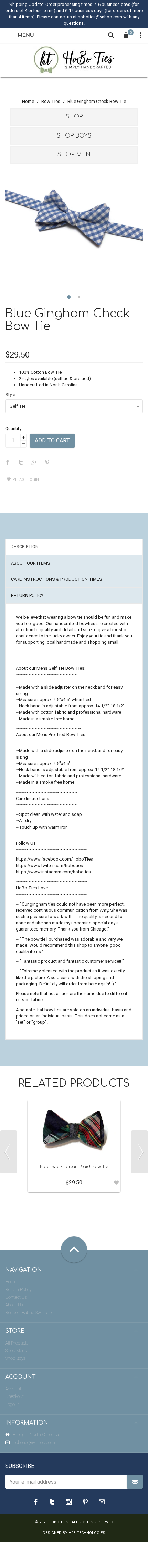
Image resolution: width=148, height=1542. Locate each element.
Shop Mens (16, 1350)
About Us (14, 1304)
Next (139, 1151)
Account (13, 1388)
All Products (16, 1343)
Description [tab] (25, 546)
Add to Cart (52, 440)
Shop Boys (74, 136)
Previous (8, 1151)
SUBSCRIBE (19, 1466)
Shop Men (74, 154)
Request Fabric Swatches (29, 1312)
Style (10, 394)
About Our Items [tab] (30, 563)
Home (28, 101)
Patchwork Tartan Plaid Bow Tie (74, 1166)
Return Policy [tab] (27, 595)
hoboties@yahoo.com (34, 1442)
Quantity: (13, 428)
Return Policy (18, 1289)
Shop (74, 117)
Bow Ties (50, 101)
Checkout (14, 1396)
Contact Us (16, 1297)
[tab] (74, 117)
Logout (12, 1404)
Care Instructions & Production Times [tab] (56, 579)
